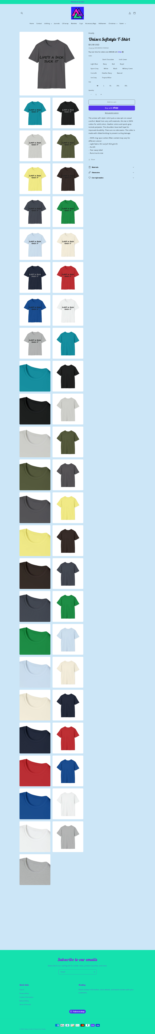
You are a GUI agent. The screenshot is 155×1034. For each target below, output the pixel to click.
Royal (122, 64)
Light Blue (94, 64)
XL (110, 86)
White (106, 68)
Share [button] (93, 159)
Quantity (91, 90)
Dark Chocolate (108, 59)
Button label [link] (35, 924)
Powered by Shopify (40, 1029)
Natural (119, 73)
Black (115, 68)
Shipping (91, 48)
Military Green (128, 68)
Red (113, 64)
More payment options (112, 113)
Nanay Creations (29, 1029)
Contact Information (26, 997)
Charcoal (94, 59)
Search (22, 990)
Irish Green (123, 59)
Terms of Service (25, 1004)
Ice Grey (94, 77)
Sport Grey (94, 68)
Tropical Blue (106, 77)
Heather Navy (107, 73)
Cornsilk (94, 73)
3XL (126, 86)
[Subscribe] (94, 971)
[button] (22, 13)
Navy (105, 64)
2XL (118, 86)
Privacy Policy (24, 993)
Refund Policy (24, 1001)
